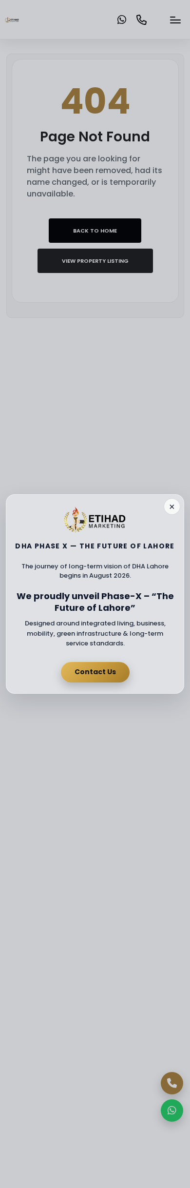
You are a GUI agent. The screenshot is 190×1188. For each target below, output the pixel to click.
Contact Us (95, 672)
